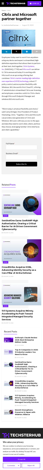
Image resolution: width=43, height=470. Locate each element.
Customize (11, 465)
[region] (21, 454)
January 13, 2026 (8, 232)
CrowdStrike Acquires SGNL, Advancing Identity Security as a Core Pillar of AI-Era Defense (19, 270)
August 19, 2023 (27, 25)
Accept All (21, 459)
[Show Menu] (3, 3)
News (9, 10)
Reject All (31, 465)
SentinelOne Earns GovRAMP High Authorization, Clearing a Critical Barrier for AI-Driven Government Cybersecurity (26, 367)
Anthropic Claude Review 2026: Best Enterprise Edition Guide (26, 340)
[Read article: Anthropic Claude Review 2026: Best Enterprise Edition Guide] (8, 340)
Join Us (35, 3)
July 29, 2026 (20, 345)
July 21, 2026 (20, 357)
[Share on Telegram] (27, 51)
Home (4, 10)
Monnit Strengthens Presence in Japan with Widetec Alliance (25, 412)
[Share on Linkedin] (6, 51)
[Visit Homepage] (15, 3)
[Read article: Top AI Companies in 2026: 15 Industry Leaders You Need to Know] (8, 352)
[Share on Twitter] (17, 51)
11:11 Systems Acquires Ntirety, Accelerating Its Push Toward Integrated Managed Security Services (27, 398)
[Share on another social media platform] (36, 51)
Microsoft (27, 69)
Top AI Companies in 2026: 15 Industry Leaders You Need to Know (26, 352)
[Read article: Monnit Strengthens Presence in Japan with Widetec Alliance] (8, 412)
